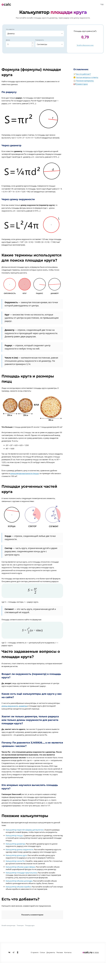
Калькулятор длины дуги (16, 855)
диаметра (23, 706)
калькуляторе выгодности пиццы (24, 473)
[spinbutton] (18, 44)
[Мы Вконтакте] (9, 952)
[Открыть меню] (101, 4)
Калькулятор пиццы (14, 835)
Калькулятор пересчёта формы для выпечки (25, 830)
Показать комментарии (32, 914)
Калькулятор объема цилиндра (19, 881)
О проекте (34, 952)
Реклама (60, 952)
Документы (50, 952)
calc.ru (87, 952)
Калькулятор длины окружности (19, 849)
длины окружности (10, 706)
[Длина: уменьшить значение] (32, 45)
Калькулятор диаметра (15, 844)
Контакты (68, 952)
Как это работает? (83, 74)
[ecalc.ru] (7, 4)
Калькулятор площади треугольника (21, 872)
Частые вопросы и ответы (87, 77)
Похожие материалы (85, 81)
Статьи (42, 952)
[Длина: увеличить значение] (32, 43)
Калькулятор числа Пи (15, 861)
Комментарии (82, 84)
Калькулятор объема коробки (18, 886)
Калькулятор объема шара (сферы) (20, 867)
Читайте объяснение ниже (85, 45)
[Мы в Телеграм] (13, 952)
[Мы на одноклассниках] (18, 952)
